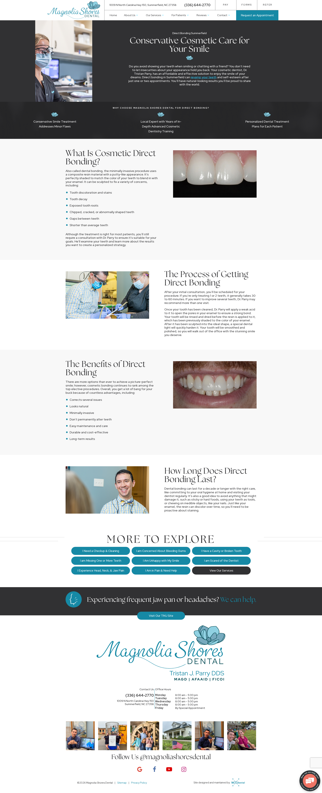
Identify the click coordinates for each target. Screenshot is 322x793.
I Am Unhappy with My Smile (161, 560)
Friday (159, 708)
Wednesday (163, 701)
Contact (222, 15)
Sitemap (122, 782)
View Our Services (221, 570)
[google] (139, 769)
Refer (267, 4)
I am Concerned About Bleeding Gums (161, 551)
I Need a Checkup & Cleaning (100, 551)
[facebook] (153, 769)
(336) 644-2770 (197, 5)
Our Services (153, 15)
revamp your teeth (204, 77)
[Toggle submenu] (137, 15)
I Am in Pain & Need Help (161, 570)
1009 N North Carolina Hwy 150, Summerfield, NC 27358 (142, 5)
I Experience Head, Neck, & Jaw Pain (100, 570)
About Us (129, 15)
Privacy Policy (139, 782)
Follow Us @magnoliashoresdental (161, 757)
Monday (160, 695)
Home (113, 15)
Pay (226, 4)
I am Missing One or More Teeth (100, 560)
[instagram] (183, 769)
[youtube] (168, 769)
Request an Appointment (257, 15)
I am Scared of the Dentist (221, 560)
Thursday (161, 704)
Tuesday (161, 698)
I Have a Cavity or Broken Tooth (221, 551)
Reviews (201, 15)
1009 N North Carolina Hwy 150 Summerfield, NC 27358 (135, 702)
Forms (246, 4)
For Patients (179, 15)
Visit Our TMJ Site (161, 616)
